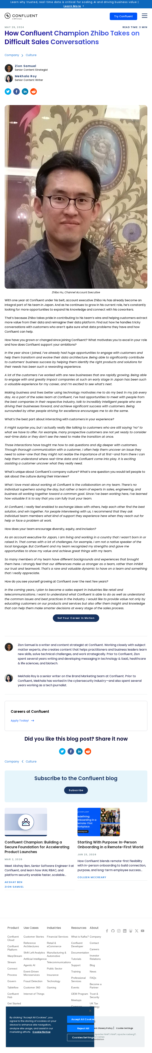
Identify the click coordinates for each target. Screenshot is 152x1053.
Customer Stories (34, 936)
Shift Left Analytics (34, 952)
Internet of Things (34, 993)
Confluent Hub (13, 995)
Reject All (83, 1028)
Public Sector (54, 968)
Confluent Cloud (13, 938)
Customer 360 (32, 987)
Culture (31, 55)
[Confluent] (21, 16)
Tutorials (76, 958)
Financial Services (57, 936)
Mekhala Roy (26, 76)
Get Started (14, 1003)
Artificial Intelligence (35, 958)
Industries (54, 928)
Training (76, 971)
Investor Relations (95, 957)
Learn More (72, 6)
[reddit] (33, 91)
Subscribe (76, 790)
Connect (12, 968)
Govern (11, 981)
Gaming (51, 987)
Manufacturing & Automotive (56, 954)
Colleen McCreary (91, 877)
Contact (94, 942)
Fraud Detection (33, 981)
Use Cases (31, 928)
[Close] (90, 1011)
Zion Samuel (25, 66)
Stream (11, 962)
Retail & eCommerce (54, 944)
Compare (76, 1006)
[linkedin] (25, 91)
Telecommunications (59, 962)
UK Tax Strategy (95, 1005)
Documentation (80, 952)
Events (75, 987)
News (93, 971)
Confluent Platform (13, 948)
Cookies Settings (83, 1037)
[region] (50, 1027)
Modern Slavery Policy (101, 1028)
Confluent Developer (77, 944)
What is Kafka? (80, 936)
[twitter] (8, 91)
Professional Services (78, 979)
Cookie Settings (124, 1028)
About (94, 928)
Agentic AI (29, 965)
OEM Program (79, 993)
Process (12, 974)
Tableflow (12, 987)
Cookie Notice (41, 1032)
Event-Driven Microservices (32, 973)
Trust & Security (94, 995)
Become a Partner (96, 986)
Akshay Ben (13, 882)
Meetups (76, 1000)
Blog (92, 965)
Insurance (53, 974)
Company (12, 55)
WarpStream (14, 955)
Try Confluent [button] (123, 16)
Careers (94, 949)
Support (75, 965)
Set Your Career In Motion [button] (76, 618)
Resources (78, 928)
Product (13, 928)
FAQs (93, 977)
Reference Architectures (31, 944)
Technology (53, 981)
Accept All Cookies (83, 1019)
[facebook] (16, 91)
